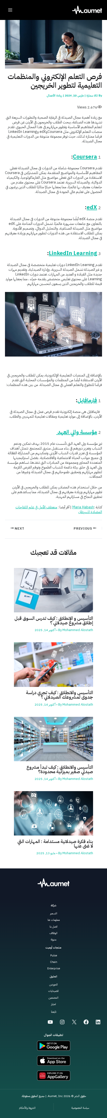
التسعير (53, 913)
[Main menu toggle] (10, 10)
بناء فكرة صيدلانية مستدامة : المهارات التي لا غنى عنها (55, 843)
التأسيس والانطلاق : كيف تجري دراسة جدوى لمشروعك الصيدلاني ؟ (59, 695)
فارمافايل (87, 400)
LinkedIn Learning (73, 253)
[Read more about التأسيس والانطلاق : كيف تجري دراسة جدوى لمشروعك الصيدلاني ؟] (53, 664)
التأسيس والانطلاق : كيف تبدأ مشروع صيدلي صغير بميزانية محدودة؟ (59, 769)
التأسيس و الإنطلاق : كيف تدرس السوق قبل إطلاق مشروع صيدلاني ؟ (53, 620)
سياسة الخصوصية (80, 1108)
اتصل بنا (53, 927)
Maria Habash (83, 507)
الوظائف (53, 933)
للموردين (53, 984)
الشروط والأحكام (27, 1108)
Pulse (53, 955)
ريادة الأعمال (54, 95)
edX (92, 207)
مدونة (53, 939)
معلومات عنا (54, 920)
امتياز (53, 1004)
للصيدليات (53, 991)
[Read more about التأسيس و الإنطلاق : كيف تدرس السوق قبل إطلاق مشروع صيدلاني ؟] (53, 590)
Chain (53, 962)
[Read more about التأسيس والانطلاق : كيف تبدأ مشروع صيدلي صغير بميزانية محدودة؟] (53, 739)
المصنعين (53, 998)
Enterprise (53, 968)
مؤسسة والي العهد (76, 432)
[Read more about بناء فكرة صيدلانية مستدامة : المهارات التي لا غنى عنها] (53, 813)
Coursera (85, 157)
